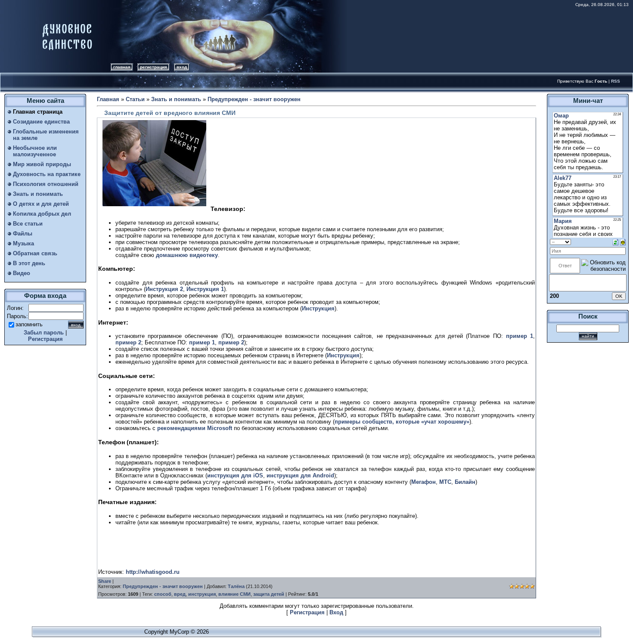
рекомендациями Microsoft (194, 428)
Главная (121, 67)
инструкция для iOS (235, 475)
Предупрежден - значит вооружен (254, 99)
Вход (182, 67)
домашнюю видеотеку (187, 255)
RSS (615, 81)
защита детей (268, 594)
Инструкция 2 (164, 289)
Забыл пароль (44, 332)
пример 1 (519, 336)
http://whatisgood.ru (153, 572)
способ (162, 594)
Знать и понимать (176, 99)
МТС (445, 482)
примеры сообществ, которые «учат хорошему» (402, 421)
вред (180, 594)
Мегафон (423, 482)
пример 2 (128, 342)
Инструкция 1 (205, 289)
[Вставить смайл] (623, 241)
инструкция (202, 594)
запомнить (29, 324)
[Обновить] (615, 241)
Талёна (236, 586)
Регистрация (153, 67)
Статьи (135, 99)
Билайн (465, 482)
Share (104, 581)
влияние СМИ (234, 594)
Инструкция (318, 308)
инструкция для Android (300, 475)
